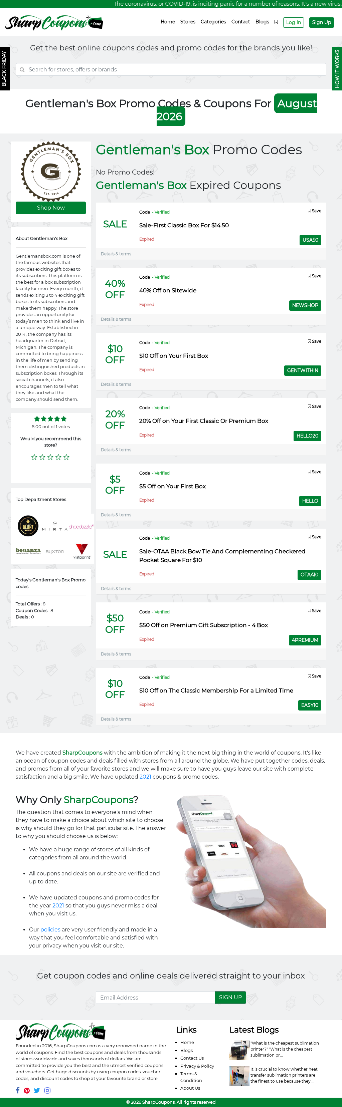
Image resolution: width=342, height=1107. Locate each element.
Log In (293, 22)
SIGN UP (230, 997)
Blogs (262, 22)
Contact (240, 22)
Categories (213, 22)
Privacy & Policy (197, 1066)
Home (168, 22)
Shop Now (51, 208)
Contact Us (192, 1058)
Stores (187, 22)
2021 (145, 777)
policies (50, 929)
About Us (190, 1088)
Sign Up (321, 22)
